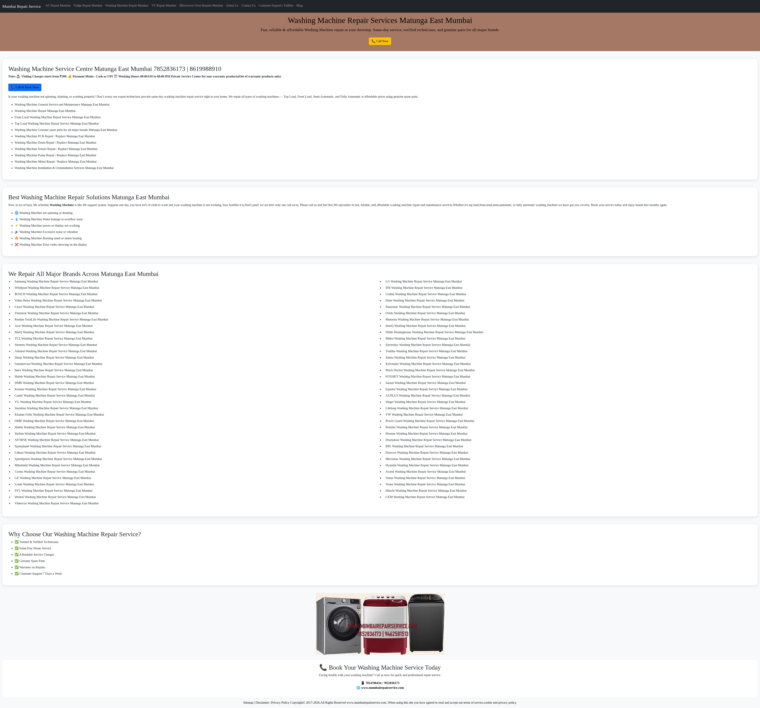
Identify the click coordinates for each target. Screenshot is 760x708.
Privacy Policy (280, 702)
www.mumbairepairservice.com (382, 687)
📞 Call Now (380, 41)
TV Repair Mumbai (163, 5)
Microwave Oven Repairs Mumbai (201, 5)
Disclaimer (262, 702)
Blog (299, 5)
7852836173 (391, 683)
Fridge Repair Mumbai (88, 5)
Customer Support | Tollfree (276, 5)
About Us (232, 5)
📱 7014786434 (371, 683)
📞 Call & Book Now (25, 87)
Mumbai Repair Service (21, 6)
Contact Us (248, 5)
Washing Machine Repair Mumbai (126, 5)
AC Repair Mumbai (58, 5)
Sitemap (248, 702)
